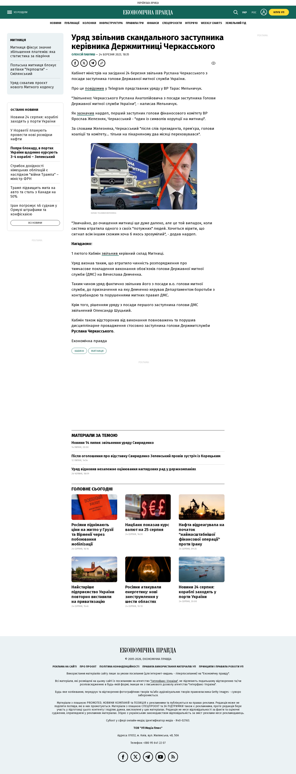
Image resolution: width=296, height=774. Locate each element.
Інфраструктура (111, 23)
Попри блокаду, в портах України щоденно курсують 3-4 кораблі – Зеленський (34, 152)
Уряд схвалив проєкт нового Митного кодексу (32, 85)
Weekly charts (211, 23)
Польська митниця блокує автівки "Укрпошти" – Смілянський (33, 69)
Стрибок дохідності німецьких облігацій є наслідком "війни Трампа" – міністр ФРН (34, 172)
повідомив (94, 88)
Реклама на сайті (65, 666)
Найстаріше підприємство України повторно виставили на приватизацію (92, 594)
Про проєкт (88, 666)
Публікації (71, 23)
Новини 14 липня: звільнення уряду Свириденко (112, 443)
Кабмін (79, 350)
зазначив (85, 113)
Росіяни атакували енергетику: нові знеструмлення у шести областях (143, 594)
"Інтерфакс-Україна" (164, 681)
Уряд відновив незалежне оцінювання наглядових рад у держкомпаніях (133, 469)
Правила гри (135, 23)
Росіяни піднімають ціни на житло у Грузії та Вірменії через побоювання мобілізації (92, 534)
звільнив (110, 253)
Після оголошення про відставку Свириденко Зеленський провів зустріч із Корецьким (145, 456)
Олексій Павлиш (83, 54)
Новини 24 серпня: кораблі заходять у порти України (197, 592)
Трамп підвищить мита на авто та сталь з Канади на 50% (33, 192)
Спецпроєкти (172, 23)
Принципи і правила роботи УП (221, 666)
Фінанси (153, 23)
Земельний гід (235, 23)
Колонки (89, 23)
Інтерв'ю (191, 23)
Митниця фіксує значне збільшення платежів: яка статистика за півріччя (32, 51)
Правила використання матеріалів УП (169, 666)
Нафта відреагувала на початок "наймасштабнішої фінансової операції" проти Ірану (201, 534)
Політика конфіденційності (119, 666)
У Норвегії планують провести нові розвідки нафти (31, 134)
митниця (97, 350)
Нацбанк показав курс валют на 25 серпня (147, 527)
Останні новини (24, 110)
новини (55, 23)
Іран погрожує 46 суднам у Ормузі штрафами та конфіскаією (33, 209)
